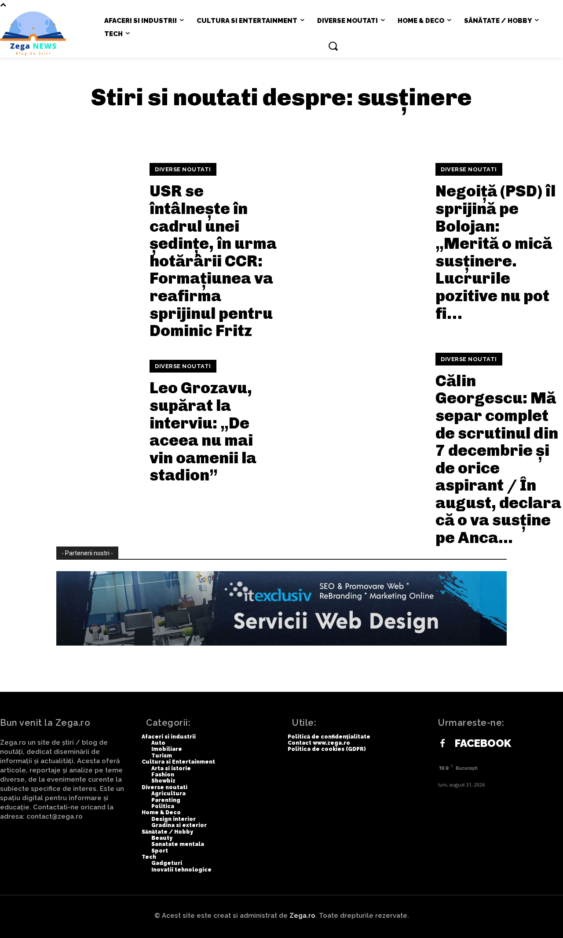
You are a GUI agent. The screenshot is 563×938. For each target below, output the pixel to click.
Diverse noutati (183, 169)
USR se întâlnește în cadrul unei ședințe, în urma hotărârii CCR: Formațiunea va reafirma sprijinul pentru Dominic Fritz (213, 260)
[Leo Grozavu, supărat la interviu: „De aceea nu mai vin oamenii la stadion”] (69, 422)
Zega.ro (302, 916)
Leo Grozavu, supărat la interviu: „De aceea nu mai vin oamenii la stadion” (203, 431)
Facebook (483, 743)
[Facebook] (442, 744)
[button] (333, 46)
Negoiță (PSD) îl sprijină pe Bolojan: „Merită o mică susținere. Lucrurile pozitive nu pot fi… (495, 251)
